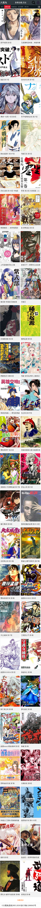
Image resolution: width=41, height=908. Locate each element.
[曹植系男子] (10, 432)
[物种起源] (30, 320)
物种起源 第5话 (26, 339)
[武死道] (30, 876)
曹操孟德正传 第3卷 (8, 598)
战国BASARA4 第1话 (8, 672)
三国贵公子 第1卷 (27, 635)
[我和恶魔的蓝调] (30, 506)
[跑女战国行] (10, 135)
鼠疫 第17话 (5, 80)
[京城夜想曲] (10, 320)
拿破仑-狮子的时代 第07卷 (30, 561)
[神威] (30, 728)
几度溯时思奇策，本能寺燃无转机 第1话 (30, 43)
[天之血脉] (10, 617)
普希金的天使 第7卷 (8, 783)
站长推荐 (20, 7)
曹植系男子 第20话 (7, 450)
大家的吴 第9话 (26, 783)
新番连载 (7, 7)
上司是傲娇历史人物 (8, 265)
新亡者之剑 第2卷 (7, 709)
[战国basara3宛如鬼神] (10, 728)
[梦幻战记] (30, 691)
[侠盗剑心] (30, 654)
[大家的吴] (30, 765)
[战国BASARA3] (30, 580)
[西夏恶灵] (10, 357)
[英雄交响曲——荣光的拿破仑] (10, 394)
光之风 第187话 (26, 413)
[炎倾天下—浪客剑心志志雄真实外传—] (30, 246)
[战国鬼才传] (30, 802)
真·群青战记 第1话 (27, 228)
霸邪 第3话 (4, 857)
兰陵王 (23, 302)
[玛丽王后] (30, 135)
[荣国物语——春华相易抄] (10, 209)
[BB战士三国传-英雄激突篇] (10, 802)
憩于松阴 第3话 (6, 43)
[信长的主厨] (30, 61)
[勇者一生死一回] (10, 98)
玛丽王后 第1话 (26, 154)
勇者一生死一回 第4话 (8, 117)
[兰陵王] (30, 283)
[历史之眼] (10, 172)
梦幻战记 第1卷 (26, 709)
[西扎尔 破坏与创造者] (10, 876)
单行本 (26, 7)
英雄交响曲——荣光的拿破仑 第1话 (10, 414)
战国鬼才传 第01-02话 (28, 820)
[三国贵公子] (30, 617)
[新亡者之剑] (10, 691)
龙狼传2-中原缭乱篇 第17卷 (10, 487)
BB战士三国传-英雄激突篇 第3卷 (10, 821)
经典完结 (14, 7)
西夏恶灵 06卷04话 (7, 376)
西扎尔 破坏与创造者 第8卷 (10, 894)
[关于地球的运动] (30, 98)
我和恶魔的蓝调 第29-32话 (30, 524)
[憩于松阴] (10, 24)
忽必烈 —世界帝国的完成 (30, 857)
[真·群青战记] (30, 209)
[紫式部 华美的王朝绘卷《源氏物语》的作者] (10, 283)
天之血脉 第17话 (6, 635)
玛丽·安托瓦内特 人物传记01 (30, 377)
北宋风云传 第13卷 (7, 561)
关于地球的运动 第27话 (29, 117)
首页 (2, 7)
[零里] (30, 172)
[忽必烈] (30, 839)
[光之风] (30, 394)
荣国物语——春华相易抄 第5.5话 (9, 228)
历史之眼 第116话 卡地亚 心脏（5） (9, 191)
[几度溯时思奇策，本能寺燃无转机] (30, 24)
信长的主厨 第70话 (27, 80)
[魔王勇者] (10, 506)
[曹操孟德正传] (10, 580)
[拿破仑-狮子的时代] (30, 543)
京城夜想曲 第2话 (7, 339)
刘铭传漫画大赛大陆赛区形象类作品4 (30, 451)
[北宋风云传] (10, 543)
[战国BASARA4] (10, 654)
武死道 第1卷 (25, 894)
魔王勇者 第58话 (6, 524)
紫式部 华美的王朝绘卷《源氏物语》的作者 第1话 (10, 302)
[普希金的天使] (10, 765)
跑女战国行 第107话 (8, 154)
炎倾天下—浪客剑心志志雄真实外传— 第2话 (30, 265)
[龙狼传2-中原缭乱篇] (10, 469)
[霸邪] (10, 839)
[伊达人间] (30, 469)
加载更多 (20, 900)
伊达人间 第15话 (27, 487)
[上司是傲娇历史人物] (10, 246)
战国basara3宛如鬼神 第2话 (10, 746)
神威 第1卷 (25, 746)
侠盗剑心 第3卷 (26, 672)
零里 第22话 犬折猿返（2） (30, 191)
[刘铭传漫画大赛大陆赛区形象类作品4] (30, 432)
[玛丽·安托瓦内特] (30, 357)
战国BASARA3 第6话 (28, 598)
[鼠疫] (10, 61)
